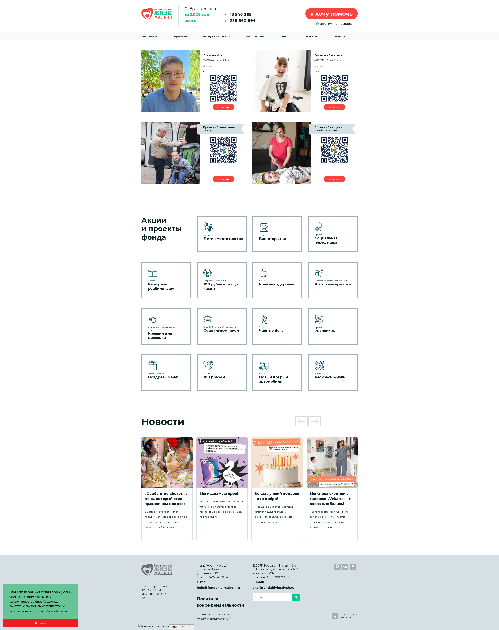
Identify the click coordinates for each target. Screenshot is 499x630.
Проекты (180, 36)
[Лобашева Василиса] (305, 81)
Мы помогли (255, 36)
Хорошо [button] (40, 623)
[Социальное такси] (194, 153)
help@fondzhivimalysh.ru (218, 587)
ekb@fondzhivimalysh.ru (273, 587)
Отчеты (339, 36)
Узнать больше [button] (56, 611)
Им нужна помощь (216, 36)
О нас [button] (284, 36)
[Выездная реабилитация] (305, 153)
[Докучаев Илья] (194, 81)
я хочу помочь (332, 13)
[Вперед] (314, 421)
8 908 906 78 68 (277, 577)
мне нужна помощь (335, 24)
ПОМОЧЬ (223, 107)
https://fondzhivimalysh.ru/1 (213, 618)
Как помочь (149, 36)
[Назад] (301, 421)
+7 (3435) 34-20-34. (216, 577)
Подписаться (181, 627)
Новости (311, 36)
